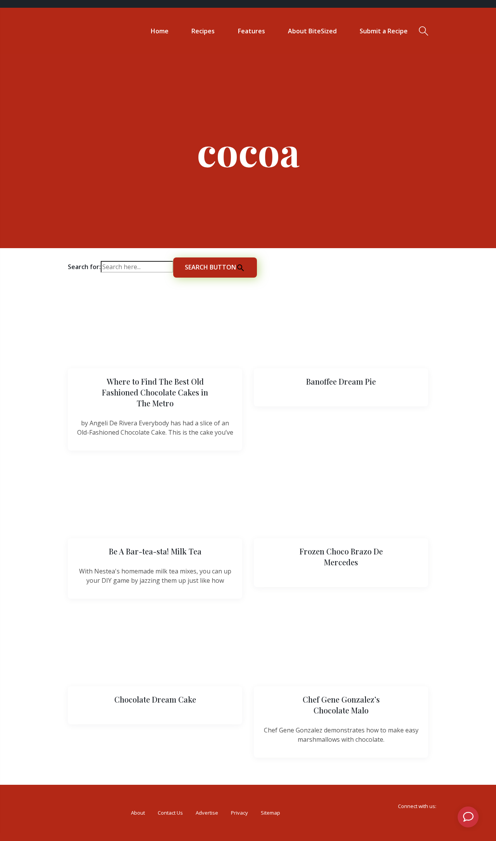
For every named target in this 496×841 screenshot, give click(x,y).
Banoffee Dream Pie (341, 381)
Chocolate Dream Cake (155, 699)
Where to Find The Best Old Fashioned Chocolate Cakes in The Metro (155, 392)
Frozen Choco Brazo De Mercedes (341, 556)
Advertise (207, 812)
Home (160, 31)
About (138, 812)
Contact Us (170, 812)
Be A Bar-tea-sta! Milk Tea (155, 551)
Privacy (239, 812)
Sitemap (270, 812)
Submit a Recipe (384, 31)
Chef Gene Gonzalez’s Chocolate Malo (341, 704)
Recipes (203, 31)
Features (251, 31)
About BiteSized (312, 31)
